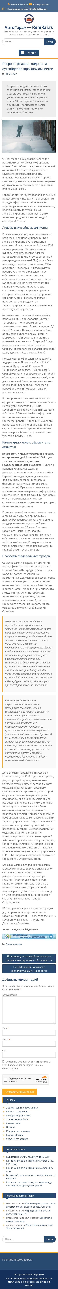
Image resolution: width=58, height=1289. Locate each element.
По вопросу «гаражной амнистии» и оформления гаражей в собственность (29, 958)
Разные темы (13, 1123)
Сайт (4, 1050)
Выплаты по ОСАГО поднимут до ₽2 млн (27, 1156)
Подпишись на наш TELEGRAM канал (27, 8)
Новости (10, 1127)
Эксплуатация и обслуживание (22, 1107)
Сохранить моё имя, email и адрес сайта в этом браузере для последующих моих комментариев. (26, 1065)
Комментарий (9, 994)
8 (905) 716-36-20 (19, 4)
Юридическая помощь (18, 1131)
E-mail (6, 1039)
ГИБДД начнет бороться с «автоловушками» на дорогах (29, 968)
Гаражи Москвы (14, 944)
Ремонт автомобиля (17, 1111)
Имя (5, 1028)
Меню (32, 53)
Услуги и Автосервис (17, 1138)
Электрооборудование (18, 1115)
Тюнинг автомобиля (17, 1119)
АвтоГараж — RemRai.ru (29, 27)
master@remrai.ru (41, 4)
